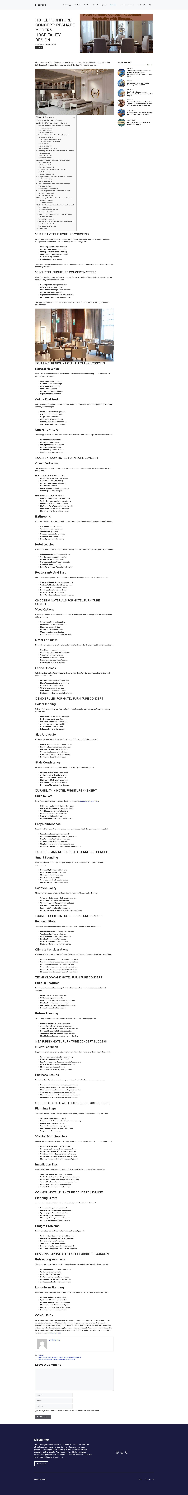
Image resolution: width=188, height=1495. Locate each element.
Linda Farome (39, 44)
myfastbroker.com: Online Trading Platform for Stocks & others (139, 113)
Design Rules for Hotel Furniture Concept (54, 160)
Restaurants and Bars (49, 148)
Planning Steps (47, 207)
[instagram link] (117, 1452)
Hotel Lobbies (46, 146)
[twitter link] (122, 1452)
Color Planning (46, 162)
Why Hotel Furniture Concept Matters (52, 123)
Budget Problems (48, 219)
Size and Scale (47, 165)
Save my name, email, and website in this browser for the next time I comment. (68, 1411)
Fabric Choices (46, 157)
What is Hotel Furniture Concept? (50, 120)
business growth (54, 1333)
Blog (140, 1479)
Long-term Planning (49, 226)
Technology (67, 5)
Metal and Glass (46, 155)
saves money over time (89, 801)
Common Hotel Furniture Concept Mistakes (55, 214)
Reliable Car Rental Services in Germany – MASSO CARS (138, 84)
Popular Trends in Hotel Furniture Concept (54, 126)
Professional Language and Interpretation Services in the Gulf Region (140, 94)
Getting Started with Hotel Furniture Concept (56, 205)
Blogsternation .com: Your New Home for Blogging (138, 123)
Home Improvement (127, 5)
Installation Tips (47, 212)
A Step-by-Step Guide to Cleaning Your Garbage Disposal (56, 1359)
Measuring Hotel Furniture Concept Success (55, 198)
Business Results (47, 202)
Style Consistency (48, 167)
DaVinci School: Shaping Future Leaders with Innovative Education (59, 1357)
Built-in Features (48, 193)
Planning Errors (47, 216)
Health (86, 5)
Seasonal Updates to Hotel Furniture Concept (56, 221)
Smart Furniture (47, 132)
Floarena (40, 4)
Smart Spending (46, 179)
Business (113, 5)
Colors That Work (47, 130)
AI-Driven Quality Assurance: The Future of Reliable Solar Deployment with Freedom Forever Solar (140, 73)
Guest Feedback (47, 200)
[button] (150, 5)
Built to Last (45, 172)
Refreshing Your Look (49, 224)
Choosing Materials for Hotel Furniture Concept (56, 151)
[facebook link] (126, 1452)
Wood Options (45, 153)
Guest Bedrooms (47, 137)
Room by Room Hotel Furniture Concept (53, 135)
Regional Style (46, 186)
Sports (104, 5)
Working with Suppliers (50, 209)
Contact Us (141, 5)
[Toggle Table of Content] (72, 117)
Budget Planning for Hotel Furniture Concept (55, 177)
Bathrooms (45, 143)
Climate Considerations (49, 188)
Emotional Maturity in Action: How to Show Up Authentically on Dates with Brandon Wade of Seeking (140, 103)
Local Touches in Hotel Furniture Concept (54, 184)
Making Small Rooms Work (52, 141)
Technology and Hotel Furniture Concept (54, 191)
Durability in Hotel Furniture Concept (52, 169)
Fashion (77, 5)
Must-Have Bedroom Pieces (52, 139)
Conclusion (43, 228)
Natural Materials (47, 128)
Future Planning (47, 195)
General (95, 5)
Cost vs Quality (47, 181)
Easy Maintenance (47, 174)
